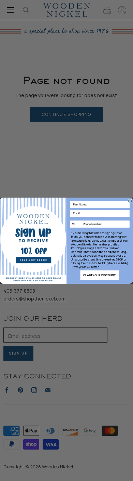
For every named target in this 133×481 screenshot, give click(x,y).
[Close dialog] (130, 200)
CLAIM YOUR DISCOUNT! (100, 275)
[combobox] (75, 224)
